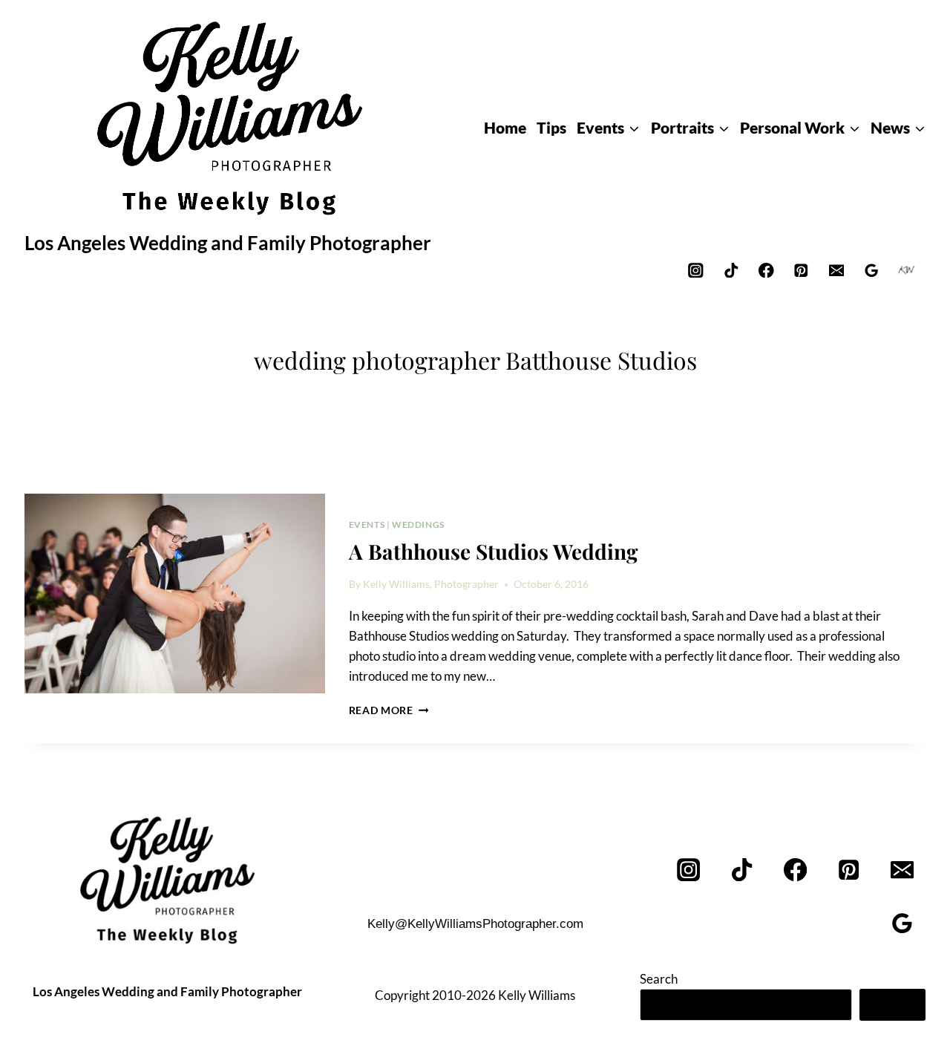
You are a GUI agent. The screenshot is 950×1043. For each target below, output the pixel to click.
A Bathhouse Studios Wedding (493, 551)
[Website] (906, 270)
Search (659, 979)
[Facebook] (766, 270)
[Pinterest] (801, 270)
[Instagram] (696, 270)
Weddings (418, 524)
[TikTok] (730, 270)
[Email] (836, 270)
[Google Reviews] (871, 270)
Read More (389, 710)
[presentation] (174, 594)
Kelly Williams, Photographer (431, 584)
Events (367, 524)
